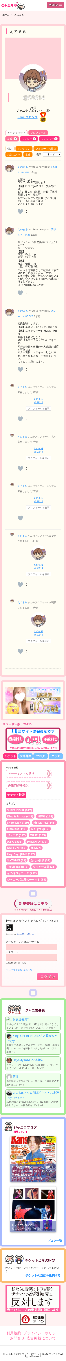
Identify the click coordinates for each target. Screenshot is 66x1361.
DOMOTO (37, 841)
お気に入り (13, 154)
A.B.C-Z (14, 841)
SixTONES (16, 860)
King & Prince (20, 816)
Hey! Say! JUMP (21, 854)
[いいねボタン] (20, 211)
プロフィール (38, 132)
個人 (9, 148)
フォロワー (48, 138)
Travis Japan (17, 866)
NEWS (45, 816)
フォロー (28, 138)
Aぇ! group (40, 829)
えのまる (23, 166)
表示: (39, 154)
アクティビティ (16, 132)
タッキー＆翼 (44, 866)
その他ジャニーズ (22, 873)
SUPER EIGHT (19, 810)
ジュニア (16, 835)
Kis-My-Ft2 (44, 822)
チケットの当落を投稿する (43, 1275)
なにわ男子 (40, 860)
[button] (55, 5)
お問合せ (17, 1338)
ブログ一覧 (54, 1241)
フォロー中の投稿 (46, 148)
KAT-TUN (16, 848)
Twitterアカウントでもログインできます (32, 921)
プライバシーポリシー (41, 1333)
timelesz (16, 829)
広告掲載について (41, 1338)
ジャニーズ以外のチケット (26, 879)
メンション (24, 148)
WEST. (38, 835)
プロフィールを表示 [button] (38, 408)
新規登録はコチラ (33, 903)
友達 (11, 138)
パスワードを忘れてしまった (19, 969)
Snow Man (18, 822)
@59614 (38, 402)
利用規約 (13, 1333)
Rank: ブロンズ (28, 117)
